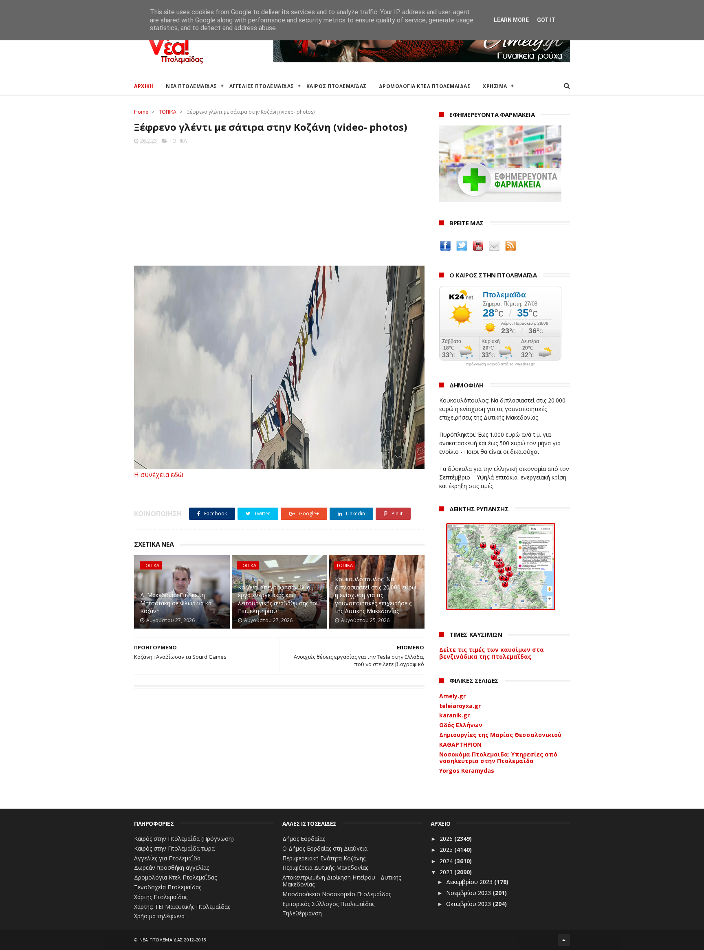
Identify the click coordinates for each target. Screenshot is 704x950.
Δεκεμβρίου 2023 (470, 882)
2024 (447, 861)
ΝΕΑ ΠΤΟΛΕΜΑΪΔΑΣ (191, 86)
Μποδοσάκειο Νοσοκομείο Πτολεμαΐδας (336, 894)
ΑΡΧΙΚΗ (144, 86)
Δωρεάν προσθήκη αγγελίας (171, 867)
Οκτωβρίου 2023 (469, 904)
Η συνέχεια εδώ (158, 474)
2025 (447, 849)
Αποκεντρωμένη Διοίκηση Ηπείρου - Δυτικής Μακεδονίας (341, 880)
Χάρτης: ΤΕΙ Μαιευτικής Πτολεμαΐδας (182, 906)
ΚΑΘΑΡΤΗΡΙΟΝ (460, 744)
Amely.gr (452, 696)
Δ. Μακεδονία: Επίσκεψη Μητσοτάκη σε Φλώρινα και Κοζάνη (176, 603)
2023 (447, 872)
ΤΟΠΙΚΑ (167, 111)
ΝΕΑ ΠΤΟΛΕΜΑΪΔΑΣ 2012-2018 (173, 940)
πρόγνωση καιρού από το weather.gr (500, 364)
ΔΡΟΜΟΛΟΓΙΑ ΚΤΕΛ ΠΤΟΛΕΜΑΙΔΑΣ (425, 86)
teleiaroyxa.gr (460, 706)
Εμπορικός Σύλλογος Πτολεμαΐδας (328, 904)
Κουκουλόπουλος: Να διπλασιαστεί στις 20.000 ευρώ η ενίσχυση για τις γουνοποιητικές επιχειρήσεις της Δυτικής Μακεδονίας (375, 595)
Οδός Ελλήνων (460, 725)
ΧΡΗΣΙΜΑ (495, 86)
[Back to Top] (564, 940)
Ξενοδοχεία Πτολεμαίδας (167, 887)
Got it (546, 20)
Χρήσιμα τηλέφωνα (159, 916)
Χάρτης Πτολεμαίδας (160, 897)
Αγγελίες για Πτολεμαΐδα (167, 858)
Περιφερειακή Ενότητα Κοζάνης (323, 858)
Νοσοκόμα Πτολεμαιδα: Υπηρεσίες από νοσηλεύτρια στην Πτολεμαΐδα (498, 757)
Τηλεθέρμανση (302, 913)
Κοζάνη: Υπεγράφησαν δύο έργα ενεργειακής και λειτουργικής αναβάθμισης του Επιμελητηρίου (279, 599)
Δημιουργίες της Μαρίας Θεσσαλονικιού (500, 735)
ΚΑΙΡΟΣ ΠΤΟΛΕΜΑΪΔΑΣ (336, 86)
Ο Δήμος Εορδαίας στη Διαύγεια (324, 848)
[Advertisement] (279, 202)
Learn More (511, 20)
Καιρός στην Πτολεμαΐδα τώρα (174, 848)
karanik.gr (454, 715)
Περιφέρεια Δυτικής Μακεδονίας (325, 867)
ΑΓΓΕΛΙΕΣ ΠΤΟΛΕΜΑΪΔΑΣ (261, 86)
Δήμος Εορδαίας (303, 838)
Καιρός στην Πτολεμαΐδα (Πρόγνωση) (184, 838)
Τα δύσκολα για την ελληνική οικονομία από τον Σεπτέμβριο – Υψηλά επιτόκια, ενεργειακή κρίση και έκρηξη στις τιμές (504, 477)
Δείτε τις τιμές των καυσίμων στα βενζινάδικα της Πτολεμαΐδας (491, 653)
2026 (447, 838)
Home (141, 111)
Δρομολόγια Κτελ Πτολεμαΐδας (175, 877)
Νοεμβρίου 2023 (469, 893)
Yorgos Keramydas (466, 770)
